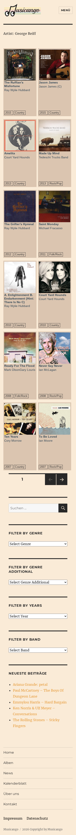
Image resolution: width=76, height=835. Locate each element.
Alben (8, 763)
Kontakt (10, 804)
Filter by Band (25, 639)
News (8, 773)
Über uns (11, 794)
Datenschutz (37, 818)
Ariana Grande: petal (30, 684)
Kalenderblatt (15, 783)
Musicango (10, 829)
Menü (65, 10)
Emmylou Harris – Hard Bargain (40, 702)
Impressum (12, 818)
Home (8, 752)
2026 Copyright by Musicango (42, 829)
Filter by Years (25, 606)
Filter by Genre (25, 533)
